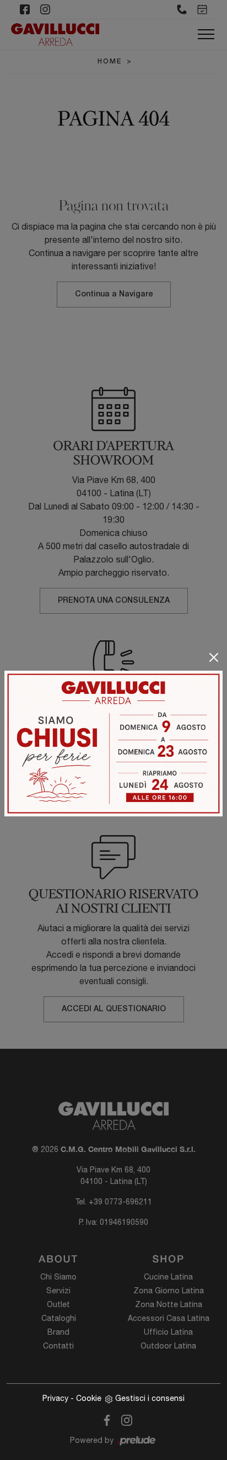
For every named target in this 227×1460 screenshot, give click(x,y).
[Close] (214, 657)
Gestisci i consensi (150, 1398)
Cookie (88, 1398)
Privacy (55, 1398)
